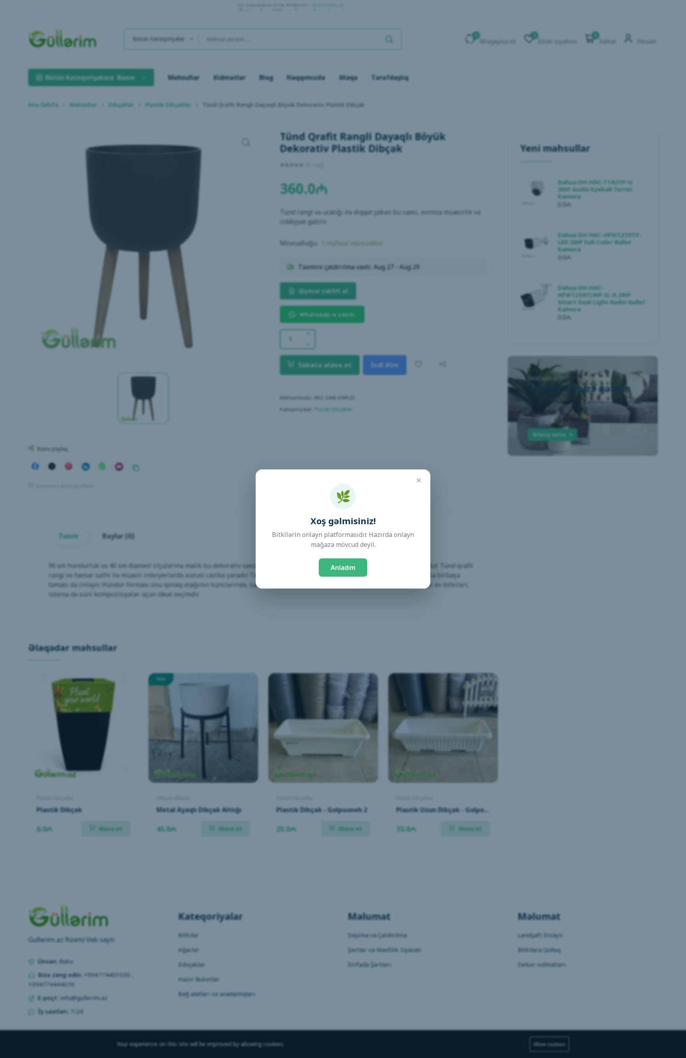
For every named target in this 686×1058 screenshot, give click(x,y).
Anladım (343, 567)
